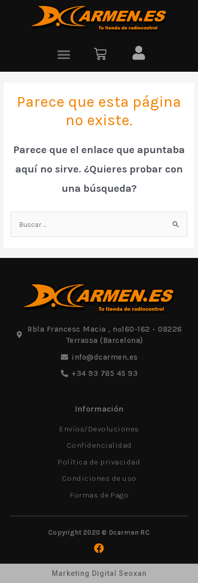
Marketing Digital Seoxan (99, 573)
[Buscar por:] (99, 224)
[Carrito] (100, 54)
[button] (64, 54)
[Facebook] (99, 548)
